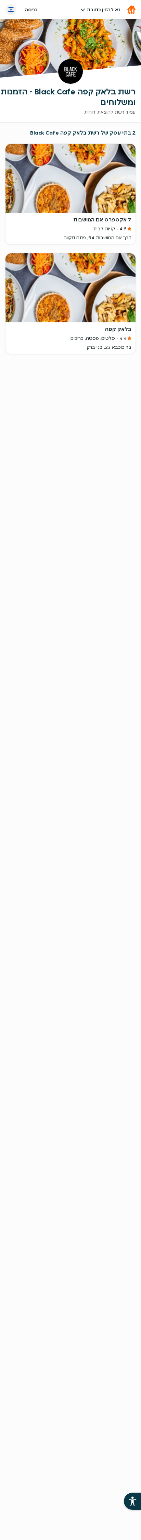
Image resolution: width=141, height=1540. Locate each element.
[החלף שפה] (10, 9)
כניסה (31, 10)
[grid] (70, 253)
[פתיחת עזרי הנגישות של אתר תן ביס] (132, 1501)
